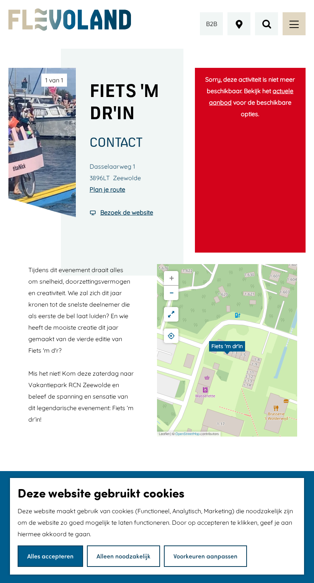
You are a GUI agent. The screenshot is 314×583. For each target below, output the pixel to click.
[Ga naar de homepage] (69, 19)
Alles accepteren (50, 556)
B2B (211, 24)
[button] (227, 350)
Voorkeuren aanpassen (205, 556)
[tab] (54, 80)
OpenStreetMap (187, 434)
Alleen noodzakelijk (123, 556)
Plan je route (107, 189)
